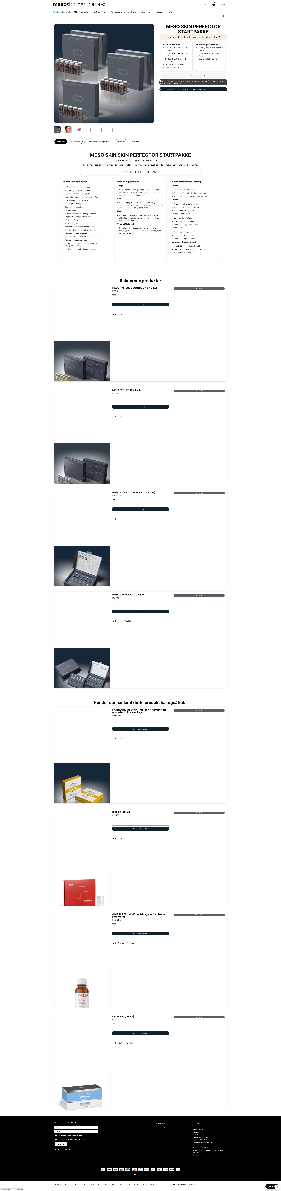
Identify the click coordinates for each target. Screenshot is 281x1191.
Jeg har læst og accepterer (72, 1139)
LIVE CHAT (272, 1186)
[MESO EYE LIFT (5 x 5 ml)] (82, 443)
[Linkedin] (70, 1149)
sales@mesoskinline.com (204, 1142)
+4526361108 (202, 1140)
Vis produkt (199, 288)
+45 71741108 (203, 1137)
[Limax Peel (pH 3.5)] (82, 1069)
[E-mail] (76, 1131)
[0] (213, 5)
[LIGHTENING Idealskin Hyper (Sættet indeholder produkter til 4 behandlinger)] (82, 763)
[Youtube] (67, 1149)
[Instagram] (63, 1149)
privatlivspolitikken (80, 1139)
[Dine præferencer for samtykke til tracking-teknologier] (277, 1187)
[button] (224, 16)
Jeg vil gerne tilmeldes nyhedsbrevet (77, 1135)
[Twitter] (60, 1149)
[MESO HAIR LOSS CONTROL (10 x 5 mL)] (82, 341)
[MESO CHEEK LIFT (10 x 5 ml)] (82, 648)
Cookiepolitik (19, 1189)
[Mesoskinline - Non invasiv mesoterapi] (129, 4)
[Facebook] (56, 1149)
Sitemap (195, 1155)
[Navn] (76, 1127)
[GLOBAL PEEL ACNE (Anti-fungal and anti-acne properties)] (82, 967)
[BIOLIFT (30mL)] (82, 865)
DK (224, 5)
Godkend (61, 1144)
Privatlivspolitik (6, 1189)
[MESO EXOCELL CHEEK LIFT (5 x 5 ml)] (82, 545)
